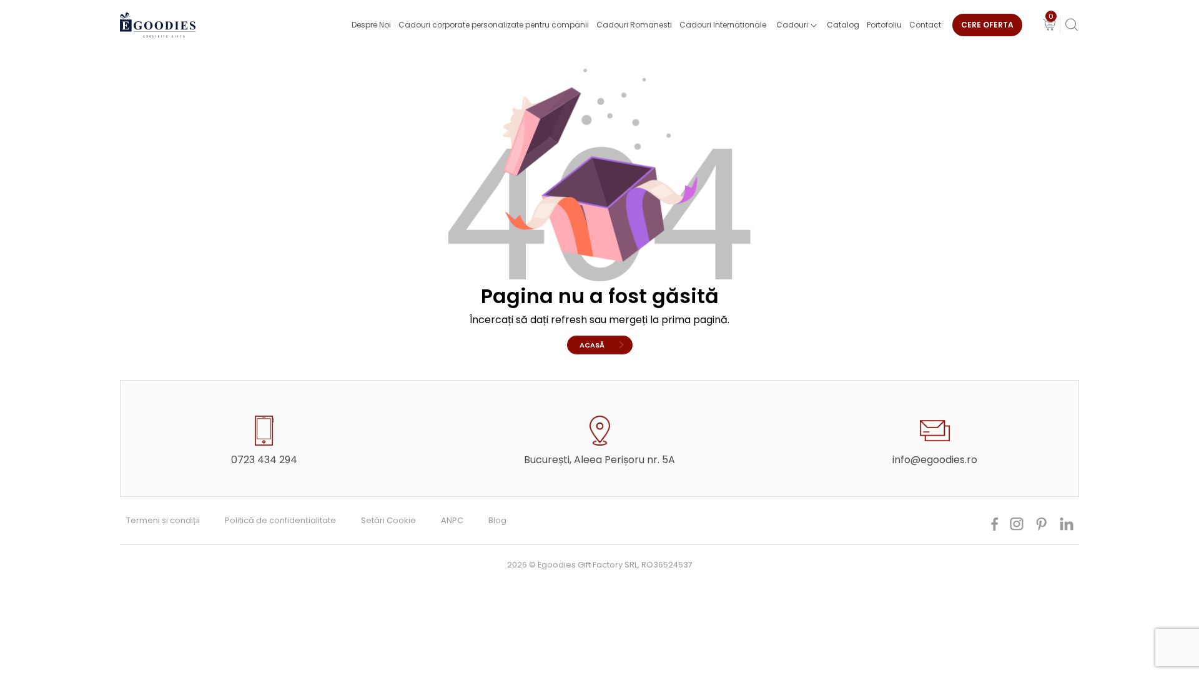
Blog (497, 520)
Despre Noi (371, 24)
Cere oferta (987, 24)
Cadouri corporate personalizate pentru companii (493, 24)
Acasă (592, 345)
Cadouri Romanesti (634, 24)
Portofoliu (884, 24)
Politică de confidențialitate (280, 520)
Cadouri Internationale (722, 24)
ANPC (452, 520)
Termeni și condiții (163, 520)
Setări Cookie (388, 520)
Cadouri (792, 24)
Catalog (843, 24)
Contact (925, 24)
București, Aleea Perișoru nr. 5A (599, 459)
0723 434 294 (264, 459)
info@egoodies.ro (934, 459)
